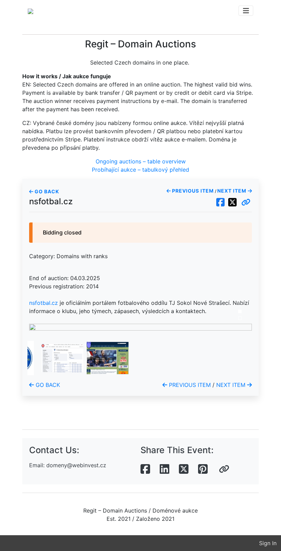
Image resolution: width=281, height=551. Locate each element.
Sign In (268, 543)
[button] (246, 202)
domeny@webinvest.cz (76, 465)
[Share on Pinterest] (203, 469)
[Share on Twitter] (183, 469)
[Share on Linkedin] (164, 469)
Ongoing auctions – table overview (141, 161)
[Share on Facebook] (145, 469)
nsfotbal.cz (43, 302)
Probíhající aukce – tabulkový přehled (140, 169)
